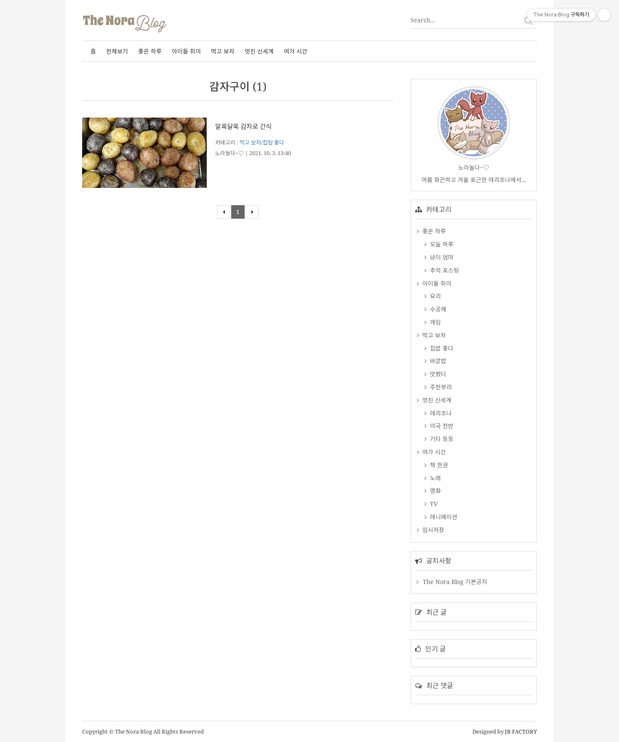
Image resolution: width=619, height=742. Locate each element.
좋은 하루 (150, 51)
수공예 (437, 309)
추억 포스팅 (443, 270)
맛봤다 (437, 374)
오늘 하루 (441, 244)
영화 (434, 491)
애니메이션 (442, 517)
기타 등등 (441, 439)
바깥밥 (437, 361)
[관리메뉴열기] (604, 14)
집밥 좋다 (441, 348)
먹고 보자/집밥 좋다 (262, 142)
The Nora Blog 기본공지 (455, 582)
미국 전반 (441, 426)
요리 (434, 296)
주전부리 (440, 387)
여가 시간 (295, 51)
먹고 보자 (223, 51)
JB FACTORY (521, 731)
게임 (434, 322)
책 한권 (438, 465)
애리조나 (440, 413)
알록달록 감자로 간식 (243, 126)
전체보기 (117, 51)
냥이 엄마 (441, 257)
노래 (434, 478)
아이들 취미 (186, 51)
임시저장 (432, 530)
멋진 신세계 (259, 51)
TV (433, 504)
